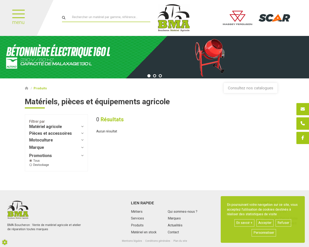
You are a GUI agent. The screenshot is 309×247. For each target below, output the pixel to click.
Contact (173, 232)
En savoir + (244, 223)
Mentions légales (132, 240)
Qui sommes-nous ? (182, 212)
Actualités (175, 225)
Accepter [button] (265, 223)
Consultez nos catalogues (250, 88)
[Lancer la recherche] (63, 17)
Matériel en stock (144, 232)
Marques (174, 218)
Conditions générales (157, 240)
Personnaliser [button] (264, 233)
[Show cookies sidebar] (4, 242)
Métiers (137, 212)
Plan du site (180, 240)
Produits (137, 225)
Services (137, 218)
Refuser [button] (283, 223)
